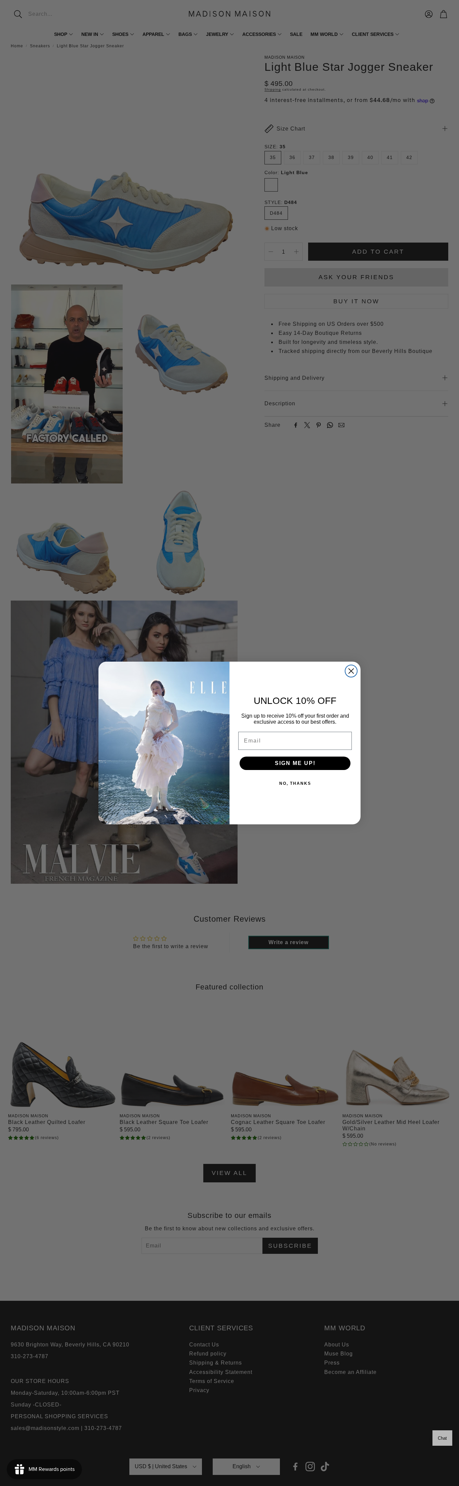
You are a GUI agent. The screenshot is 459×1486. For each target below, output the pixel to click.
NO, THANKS (295, 783)
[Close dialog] (351, 671)
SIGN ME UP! (295, 763)
